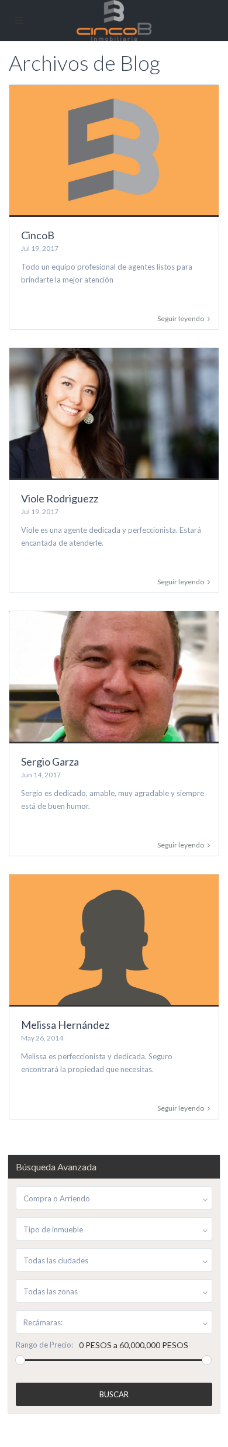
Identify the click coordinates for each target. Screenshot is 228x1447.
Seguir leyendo (180, 318)
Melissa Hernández (65, 1024)
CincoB (37, 235)
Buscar (114, 1394)
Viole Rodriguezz (59, 498)
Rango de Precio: (44, 1345)
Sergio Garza (50, 761)
